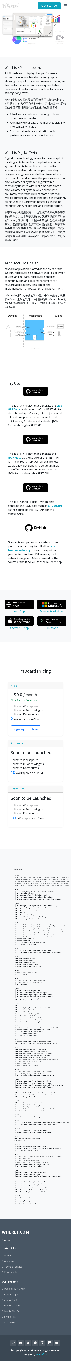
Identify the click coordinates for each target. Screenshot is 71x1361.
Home (7, 1255)
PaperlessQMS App (14, 1289)
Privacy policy (11, 1272)
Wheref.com (42, 1354)
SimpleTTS (10, 1317)
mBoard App (11, 1294)
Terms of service (13, 1267)
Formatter (9, 1322)
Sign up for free (25, 729)
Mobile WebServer (14, 1311)
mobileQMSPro (12, 1305)
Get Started (49, 6)
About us (9, 1261)
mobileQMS (10, 1300)
